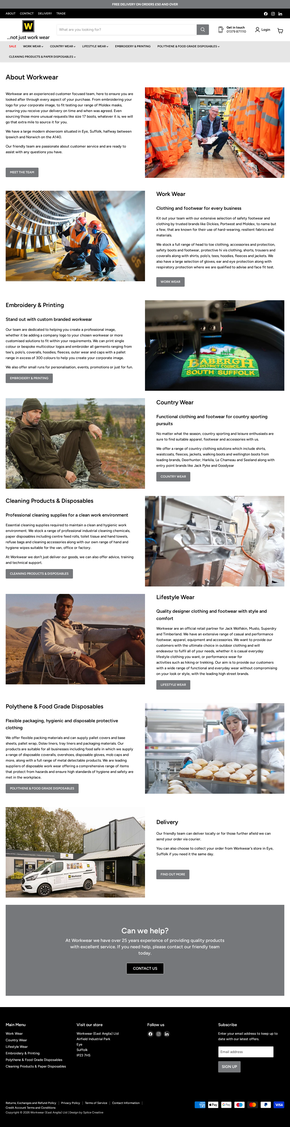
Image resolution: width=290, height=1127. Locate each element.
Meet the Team (22, 172)
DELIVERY (45, 13)
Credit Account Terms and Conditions (31, 1107)
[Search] (203, 29)
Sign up (229, 1066)
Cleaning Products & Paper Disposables (36, 1066)
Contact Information (126, 1103)
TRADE (61, 13)
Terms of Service (96, 1103)
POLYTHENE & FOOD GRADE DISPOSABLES (187, 46)
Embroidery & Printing (29, 378)
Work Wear (170, 282)
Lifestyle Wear (173, 685)
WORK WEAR (32, 46)
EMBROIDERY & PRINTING (133, 46)
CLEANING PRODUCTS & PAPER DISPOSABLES (41, 56)
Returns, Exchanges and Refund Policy (31, 1103)
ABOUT (10, 13)
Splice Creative (93, 1112)
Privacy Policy (70, 1103)
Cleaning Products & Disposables (39, 574)
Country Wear (173, 477)
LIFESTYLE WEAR (94, 46)
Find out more (173, 874)
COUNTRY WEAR (62, 46)
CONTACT (27, 13)
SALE (12, 46)
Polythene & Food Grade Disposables (42, 788)
